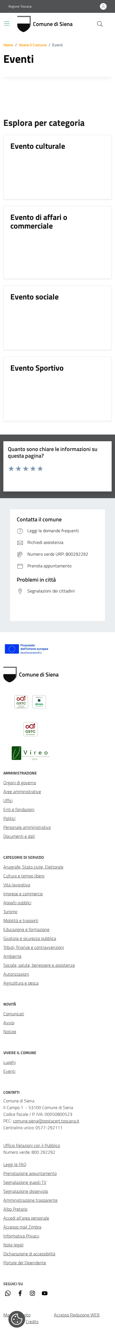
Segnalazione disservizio (25, 1191)
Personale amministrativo (27, 827)
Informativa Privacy (21, 1235)
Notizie (9, 1031)
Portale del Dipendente (24, 1262)
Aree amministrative (22, 791)
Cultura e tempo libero (23, 875)
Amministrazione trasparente (30, 1200)
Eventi (9, 1071)
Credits (32, 1321)
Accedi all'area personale (26, 1218)
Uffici (8, 800)
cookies (16, 1319)
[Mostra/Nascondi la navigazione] (6, 23)
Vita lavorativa (16, 884)
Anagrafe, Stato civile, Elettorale (33, 867)
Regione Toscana (20, 6)
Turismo (10, 911)
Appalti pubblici (17, 902)
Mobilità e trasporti (20, 920)
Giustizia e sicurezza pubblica (29, 938)
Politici (9, 818)
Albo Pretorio (15, 1209)
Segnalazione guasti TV (24, 1182)
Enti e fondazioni (18, 809)
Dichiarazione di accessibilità (29, 1253)
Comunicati (13, 1013)
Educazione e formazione (26, 929)
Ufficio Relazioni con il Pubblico (31, 1145)
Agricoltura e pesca (21, 983)
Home (8, 45)
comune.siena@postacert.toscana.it (46, 1120)
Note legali (13, 1244)
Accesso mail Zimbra (22, 1227)
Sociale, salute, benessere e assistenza (39, 965)
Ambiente (12, 956)
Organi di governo (19, 782)
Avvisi (8, 1022)
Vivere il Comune (33, 45)
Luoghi (9, 1062)
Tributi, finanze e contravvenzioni (33, 947)
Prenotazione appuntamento (30, 1173)
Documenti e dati (19, 836)
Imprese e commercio (23, 893)
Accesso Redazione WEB (77, 1314)
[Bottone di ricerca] (100, 24)
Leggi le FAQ (15, 1164)
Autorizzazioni (16, 974)
